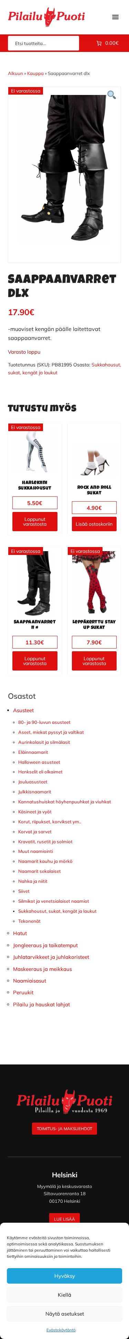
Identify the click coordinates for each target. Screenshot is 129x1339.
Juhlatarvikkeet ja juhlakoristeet (51, 957)
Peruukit (23, 992)
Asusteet (23, 710)
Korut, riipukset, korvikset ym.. (49, 821)
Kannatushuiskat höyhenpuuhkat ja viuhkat (64, 801)
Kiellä (64, 1295)
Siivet (24, 891)
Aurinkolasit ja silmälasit (44, 742)
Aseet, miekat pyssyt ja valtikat (51, 732)
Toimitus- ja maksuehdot (64, 1128)
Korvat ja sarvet (35, 831)
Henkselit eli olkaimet (40, 771)
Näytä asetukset (64, 1313)
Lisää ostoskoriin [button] (94, 524)
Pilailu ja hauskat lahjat (41, 1004)
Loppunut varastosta (34, 521)
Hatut (20, 933)
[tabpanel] (64, 169)
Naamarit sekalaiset (39, 871)
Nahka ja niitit (32, 881)
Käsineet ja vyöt (35, 811)
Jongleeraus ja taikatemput (45, 945)
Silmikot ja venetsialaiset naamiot (53, 901)
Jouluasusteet (32, 781)
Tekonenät (29, 921)
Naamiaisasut (29, 980)
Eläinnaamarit (33, 752)
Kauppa (35, 73)
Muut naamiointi (35, 851)
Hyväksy (64, 1276)
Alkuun (15, 73)
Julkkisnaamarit (34, 791)
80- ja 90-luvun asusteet (44, 722)
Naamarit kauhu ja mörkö (45, 861)
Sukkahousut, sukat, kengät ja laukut (57, 911)
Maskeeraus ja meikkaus (42, 969)
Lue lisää (64, 1219)
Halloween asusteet (39, 762)
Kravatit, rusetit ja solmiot (45, 841)
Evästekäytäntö (61, 1329)
